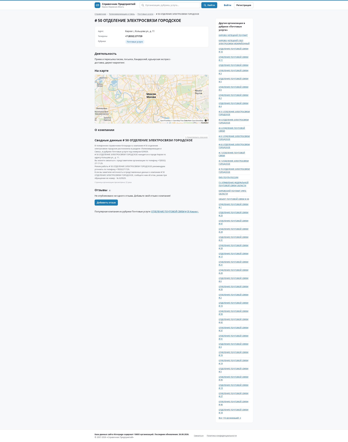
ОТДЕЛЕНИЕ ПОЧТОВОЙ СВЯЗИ (233, 65)
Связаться (198, 435)
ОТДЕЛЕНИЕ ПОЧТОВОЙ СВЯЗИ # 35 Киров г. (175, 211)
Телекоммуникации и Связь (122, 14)
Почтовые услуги (145, 14)
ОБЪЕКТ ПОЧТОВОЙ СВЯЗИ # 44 (234, 199)
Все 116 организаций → (230, 418)
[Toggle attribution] (205, 120)
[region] (152, 99)
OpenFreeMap (165, 120)
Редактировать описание (196, 137)
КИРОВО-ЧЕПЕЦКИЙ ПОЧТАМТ (233, 35)
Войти (227, 5)
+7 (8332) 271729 (133, 36)
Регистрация (243, 5)
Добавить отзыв (106, 202)
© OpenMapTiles (177, 120)
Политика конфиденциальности (222, 435)
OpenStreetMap (197, 120)
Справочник (100, 14)
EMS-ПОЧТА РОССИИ (228, 177)
